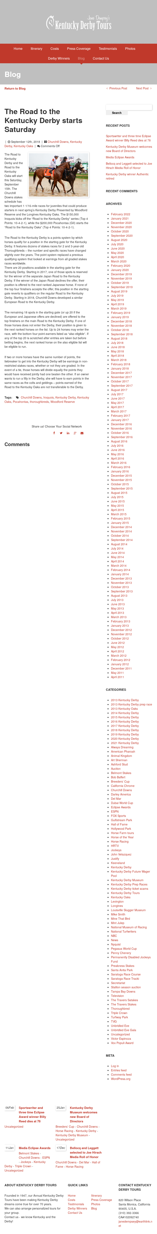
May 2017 (117, 403)
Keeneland (118, 863)
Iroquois (48, 397)
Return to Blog (15, 88)
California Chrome (123, 786)
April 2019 (117, 304)
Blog (81, 58)
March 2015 (119, 514)
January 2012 (120, 664)
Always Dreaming (122, 747)
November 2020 (121, 227)
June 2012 (118, 643)
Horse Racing (120, 841)
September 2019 (122, 287)
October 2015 (120, 484)
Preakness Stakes (122, 966)
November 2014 (121, 531)
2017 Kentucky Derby (125, 726)
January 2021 (120, 218)
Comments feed (121, 1074)
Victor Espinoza (121, 1038)
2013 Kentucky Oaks (124, 708)
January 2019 (120, 317)
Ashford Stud (119, 764)
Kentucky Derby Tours (125, 893)
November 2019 (121, 278)
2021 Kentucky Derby (125, 743)
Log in (115, 1066)
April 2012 (117, 651)
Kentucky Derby (65, 397)
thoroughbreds (39, 402)
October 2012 (120, 638)
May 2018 (117, 351)
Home (18, 48)
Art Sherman (119, 760)
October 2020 (120, 231)
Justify (115, 858)
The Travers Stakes (123, 1004)
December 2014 (121, 527)
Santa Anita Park (122, 970)
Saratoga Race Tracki (125, 978)
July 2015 (117, 497)
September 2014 (122, 540)
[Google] (75, 432)
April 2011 (117, 677)
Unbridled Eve (120, 1026)
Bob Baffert (118, 777)
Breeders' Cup (120, 781)
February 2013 (120, 621)
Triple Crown (119, 1013)
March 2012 (119, 655)
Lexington (117, 901)
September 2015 (122, 488)
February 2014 (120, 570)
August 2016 (119, 441)
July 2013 (117, 600)
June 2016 (118, 450)
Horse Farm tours (122, 833)
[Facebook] (54, 432)
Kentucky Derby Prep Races (129, 884)
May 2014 (117, 557)
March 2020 (119, 261)
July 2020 (117, 244)
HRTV (115, 846)
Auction (116, 768)
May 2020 (117, 253)
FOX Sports (118, 816)
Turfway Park (119, 1017)
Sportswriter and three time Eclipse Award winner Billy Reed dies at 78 (128, 138)
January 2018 (120, 368)
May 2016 (117, 454)
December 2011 (121, 668)
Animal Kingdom (121, 756)
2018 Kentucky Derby (125, 730)
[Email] (82, 432)
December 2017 (121, 373)
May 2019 (117, 300)
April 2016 (117, 458)
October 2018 (120, 330)
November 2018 (121, 325)
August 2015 (119, 493)
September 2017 (122, 385)
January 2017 (120, 420)
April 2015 (117, 510)
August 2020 (119, 240)
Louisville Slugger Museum (128, 910)
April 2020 (117, 257)
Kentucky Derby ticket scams (129, 888)
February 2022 (120, 214)
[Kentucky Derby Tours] (78, 23)
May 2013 (117, 608)
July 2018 (117, 343)
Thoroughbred (120, 1008)
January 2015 (120, 523)
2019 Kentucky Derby (125, 734)
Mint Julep (117, 923)
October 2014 (120, 535)
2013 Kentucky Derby (125, 700)
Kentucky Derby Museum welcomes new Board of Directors (129, 148)
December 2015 (121, 475)
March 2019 (119, 308)
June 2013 (118, 604)
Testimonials (108, 48)
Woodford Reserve (62, 402)
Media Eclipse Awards (120, 157)
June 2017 (118, 398)
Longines (117, 906)
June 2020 (118, 248)
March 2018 (119, 360)
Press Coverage (79, 48)
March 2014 (119, 565)
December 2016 (121, 424)
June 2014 (118, 553)
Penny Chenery (121, 953)
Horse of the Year (122, 837)
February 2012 (120, 660)
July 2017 (117, 394)
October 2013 (120, 587)
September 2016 (122, 437)
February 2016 (120, 467)
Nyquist (116, 944)
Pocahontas (20, 402)
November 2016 (121, 428)
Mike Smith (118, 914)
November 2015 (121, 480)
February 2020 (120, 265)
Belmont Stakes (121, 773)
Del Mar (116, 798)
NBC (114, 936)
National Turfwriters (123, 931)
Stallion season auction (126, 987)
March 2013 (119, 617)
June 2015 (118, 501)
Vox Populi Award (122, 1043)
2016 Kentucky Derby (125, 721)
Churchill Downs (58, 142)
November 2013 (121, 583)
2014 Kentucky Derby (125, 713)
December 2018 (121, 321)
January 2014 (120, 574)
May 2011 (117, 673)
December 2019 (121, 274)
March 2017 (119, 411)
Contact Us (101, 58)
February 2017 (120, 415)
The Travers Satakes (124, 1000)
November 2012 (121, 634)
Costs (54, 48)
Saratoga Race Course (126, 974)
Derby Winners (59, 58)
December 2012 (121, 630)
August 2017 (119, 390)
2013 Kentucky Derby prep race (131, 704)
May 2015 (117, 505)
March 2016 (119, 463)
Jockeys (116, 850)
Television (117, 996)
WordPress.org (120, 1079)
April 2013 (117, 613)
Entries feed (119, 1070)
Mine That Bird (120, 918)
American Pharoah (123, 751)
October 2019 (120, 283)
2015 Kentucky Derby (125, 717)
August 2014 (119, 544)
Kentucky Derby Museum (127, 880)
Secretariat (118, 983)
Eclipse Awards (121, 807)
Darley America (121, 794)
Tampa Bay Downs (123, 991)
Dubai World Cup (122, 803)
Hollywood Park (121, 828)
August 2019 (119, 291)
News (114, 940)
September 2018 (122, 334)
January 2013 (120, 625)
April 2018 (117, 355)
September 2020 (122, 235)
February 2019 (120, 313)
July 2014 (117, 548)
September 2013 (122, 591)
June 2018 (118, 347)
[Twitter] (61, 432)
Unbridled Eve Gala (123, 1030)
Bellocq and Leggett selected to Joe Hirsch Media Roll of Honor (129, 165)
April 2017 (117, 407)
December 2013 (121, 578)
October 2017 (120, 381)
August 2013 (119, 595)
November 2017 (121, 377)
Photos (130, 48)
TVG (114, 1021)
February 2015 (120, 518)
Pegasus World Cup (124, 948)
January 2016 (120, 471)
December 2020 (121, 223)
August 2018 (119, 338)
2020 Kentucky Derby (125, 738)
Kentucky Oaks (23, 146)
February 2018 (120, 364)
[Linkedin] (68, 432)
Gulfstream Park (121, 820)
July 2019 (117, 295)
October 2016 (120, 433)
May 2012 (117, 647)
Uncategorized (120, 1034)
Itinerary (36, 48)
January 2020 (120, 270)
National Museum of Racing (129, 927)
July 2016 (117, 445)
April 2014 (117, 561)
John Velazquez (121, 854)
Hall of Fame (119, 824)
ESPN (115, 811)
